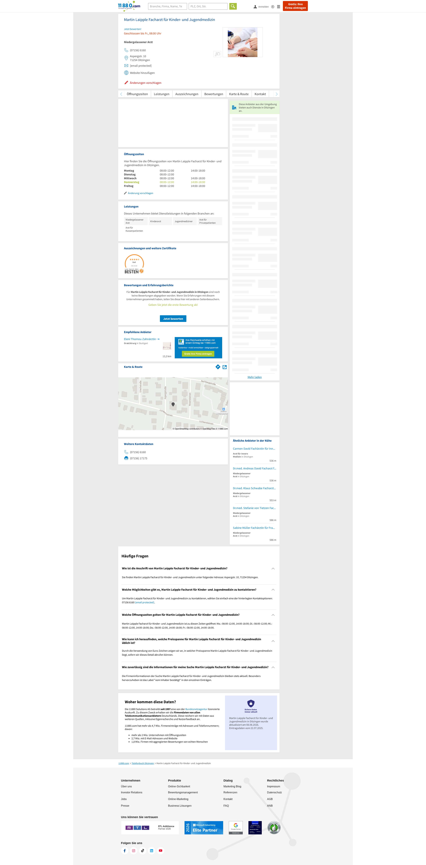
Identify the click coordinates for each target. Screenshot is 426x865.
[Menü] (280, 6)
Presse (125, 805)
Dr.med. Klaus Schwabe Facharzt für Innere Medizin (254, 488)
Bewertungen (213, 94)
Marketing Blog (232, 786)
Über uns (126, 786)
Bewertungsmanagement (183, 792)
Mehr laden (255, 377)
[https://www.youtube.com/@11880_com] (160, 850)
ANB (270, 805)
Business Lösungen (180, 805)
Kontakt (260, 94)
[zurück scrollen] (121, 93)
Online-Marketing (178, 799)
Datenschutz (274, 792)
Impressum (273, 786)
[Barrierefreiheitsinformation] (274, 6)
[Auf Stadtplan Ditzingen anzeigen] (225, 366)
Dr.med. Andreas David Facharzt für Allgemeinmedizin (254, 468)
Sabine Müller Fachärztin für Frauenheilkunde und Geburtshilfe (254, 528)
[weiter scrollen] (277, 93)
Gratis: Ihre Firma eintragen (295, 6)
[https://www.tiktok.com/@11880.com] (142, 850)
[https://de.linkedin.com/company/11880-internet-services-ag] (151, 850)
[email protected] (144, 602)
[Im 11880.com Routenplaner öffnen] (217, 366)
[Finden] (233, 6)
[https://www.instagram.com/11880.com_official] (133, 850)
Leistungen (161, 94)
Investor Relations (131, 792)
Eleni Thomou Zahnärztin (140, 339)
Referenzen (230, 792)
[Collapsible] (273, 568)
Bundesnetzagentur (196, 709)
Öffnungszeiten (137, 94)
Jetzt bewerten (173, 319)
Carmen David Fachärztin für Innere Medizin (254, 448)
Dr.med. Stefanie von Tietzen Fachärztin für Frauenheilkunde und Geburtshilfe (254, 508)
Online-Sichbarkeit (179, 786)
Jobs (124, 799)
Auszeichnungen (186, 94)
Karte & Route (239, 94)
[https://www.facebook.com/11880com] (124, 850)
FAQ (226, 805)
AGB (270, 799)
